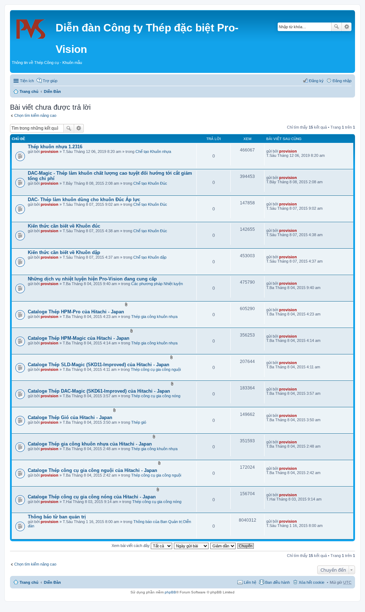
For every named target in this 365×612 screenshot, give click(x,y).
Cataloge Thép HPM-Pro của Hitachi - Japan (76, 311)
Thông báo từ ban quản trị (57, 516)
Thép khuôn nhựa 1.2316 (55, 146)
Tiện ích (27, 81)
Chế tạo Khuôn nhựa (153, 151)
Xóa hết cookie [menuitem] (311, 582)
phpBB (170, 592)
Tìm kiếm (336, 27)
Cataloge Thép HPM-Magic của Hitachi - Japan (78, 338)
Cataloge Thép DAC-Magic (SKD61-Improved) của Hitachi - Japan (99, 391)
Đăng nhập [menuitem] (342, 81)
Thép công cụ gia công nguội (156, 369)
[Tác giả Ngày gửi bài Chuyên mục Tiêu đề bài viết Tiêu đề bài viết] (191, 545)
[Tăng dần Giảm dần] (223, 545)
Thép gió (138, 422)
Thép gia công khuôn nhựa (154, 316)
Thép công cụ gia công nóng (155, 396)
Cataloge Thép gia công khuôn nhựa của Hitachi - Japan (90, 444)
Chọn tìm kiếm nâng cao (35, 115)
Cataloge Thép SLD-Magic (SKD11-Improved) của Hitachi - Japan (98, 364)
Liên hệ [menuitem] (250, 582)
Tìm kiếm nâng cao (346, 27)
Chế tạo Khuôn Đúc (150, 183)
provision (49, 151)
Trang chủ (29, 91)
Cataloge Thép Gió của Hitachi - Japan (70, 417)
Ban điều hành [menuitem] (277, 582)
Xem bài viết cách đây (131, 545)
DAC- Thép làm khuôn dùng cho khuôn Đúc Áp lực (84, 199)
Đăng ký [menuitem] (316, 81)
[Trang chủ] (34, 27)
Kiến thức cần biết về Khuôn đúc (64, 226)
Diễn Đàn (52, 91)
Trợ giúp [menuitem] (50, 81)
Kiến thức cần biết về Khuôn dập (64, 252)
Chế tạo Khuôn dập (149, 257)
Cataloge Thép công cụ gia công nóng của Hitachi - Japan (92, 496)
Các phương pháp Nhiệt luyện (157, 284)
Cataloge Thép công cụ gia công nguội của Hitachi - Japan (92, 470)
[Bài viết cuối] (300, 151)
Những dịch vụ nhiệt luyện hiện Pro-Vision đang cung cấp (92, 279)
